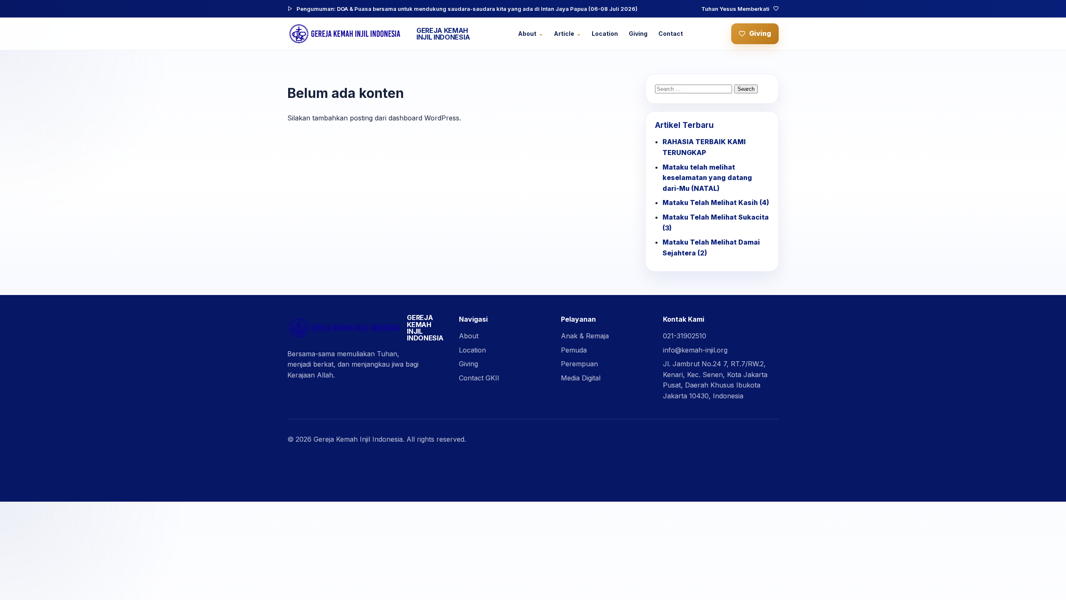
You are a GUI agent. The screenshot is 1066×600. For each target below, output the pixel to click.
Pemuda (574, 350)
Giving (638, 33)
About (527, 33)
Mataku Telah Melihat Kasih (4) (716, 202)
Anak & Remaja (585, 336)
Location (605, 33)
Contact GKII (479, 378)
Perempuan (579, 364)
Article (564, 33)
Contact (670, 33)
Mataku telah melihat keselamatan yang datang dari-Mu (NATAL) (707, 177)
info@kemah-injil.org (695, 350)
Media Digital (580, 378)
